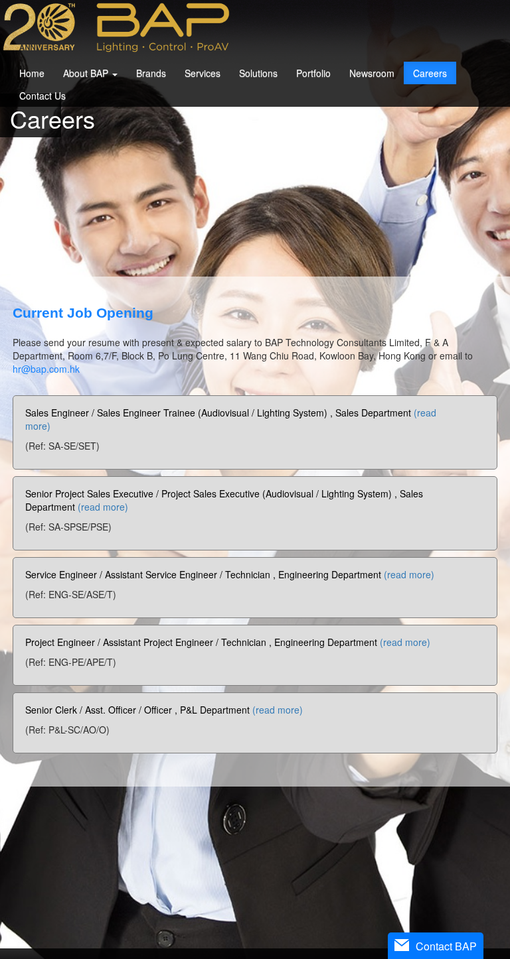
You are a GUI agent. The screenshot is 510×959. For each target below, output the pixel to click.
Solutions (258, 73)
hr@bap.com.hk (46, 368)
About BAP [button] (87, 73)
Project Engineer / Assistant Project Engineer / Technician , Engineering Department (227, 642)
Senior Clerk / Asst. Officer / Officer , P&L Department (164, 709)
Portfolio (313, 73)
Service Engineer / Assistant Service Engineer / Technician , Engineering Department (229, 574)
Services (202, 73)
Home (31, 73)
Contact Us (42, 95)
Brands (151, 73)
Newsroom (371, 73)
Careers (430, 73)
